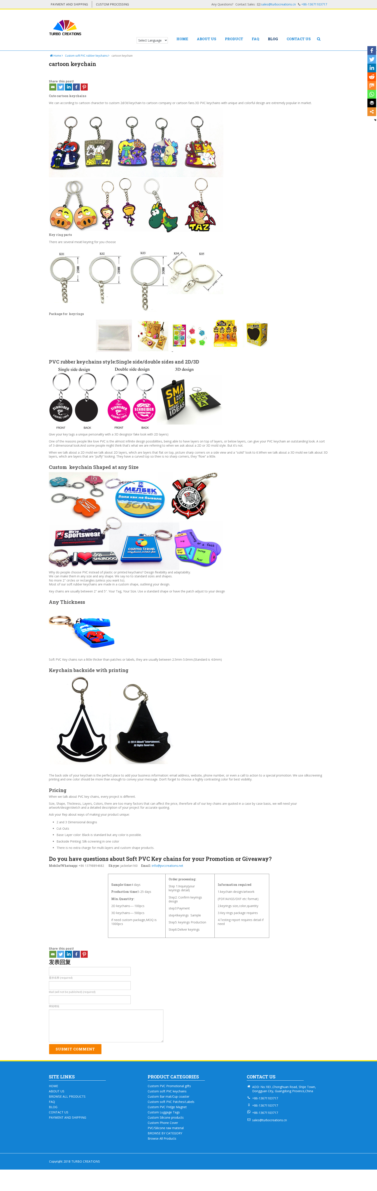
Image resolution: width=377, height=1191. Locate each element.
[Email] (52, 87)
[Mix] (371, 85)
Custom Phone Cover (163, 1122)
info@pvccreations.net (167, 866)
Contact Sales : (265, 4)
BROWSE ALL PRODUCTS (67, 1096)
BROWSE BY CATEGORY (165, 1133)
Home (57, 55)
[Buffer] (371, 103)
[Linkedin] (68, 87)
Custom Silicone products (166, 1117)
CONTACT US (299, 39)
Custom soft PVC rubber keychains (86, 55)
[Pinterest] (84, 87)
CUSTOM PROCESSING (112, 4)
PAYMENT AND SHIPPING (69, 4)
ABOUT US (206, 39)
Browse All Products (162, 1138)
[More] (371, 111)
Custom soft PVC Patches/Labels (171, 1101)
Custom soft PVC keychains (167, 1091)
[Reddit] (371, 76)
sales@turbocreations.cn (269, 1120)
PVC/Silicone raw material (166, 1128)
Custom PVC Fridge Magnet (167, 1107)
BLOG (273, 39)
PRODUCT (234, 39)
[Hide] (375, 120)
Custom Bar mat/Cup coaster (168, 1096)
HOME (182, 39)
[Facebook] (76, 87)
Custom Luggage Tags (164, 1112)
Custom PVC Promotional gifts (169, 1086)
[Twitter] (60, 87)
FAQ (255, 39)
